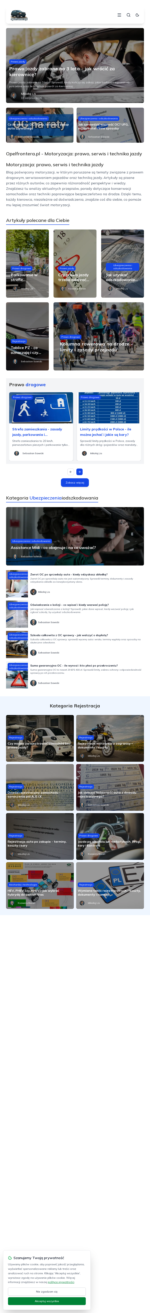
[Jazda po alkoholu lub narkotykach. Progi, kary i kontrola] (110, 836)
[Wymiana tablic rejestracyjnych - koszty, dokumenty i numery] (110, 885)
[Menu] (119, 15)
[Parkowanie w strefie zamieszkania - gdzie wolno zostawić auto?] (27, 264)
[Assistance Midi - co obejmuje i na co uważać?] (75, 536)
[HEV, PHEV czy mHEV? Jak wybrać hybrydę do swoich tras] (40, 885)
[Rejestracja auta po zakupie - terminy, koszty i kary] (40, 836)
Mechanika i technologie (23, 884)
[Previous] (70, 472)
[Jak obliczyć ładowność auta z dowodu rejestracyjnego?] (110, 787)
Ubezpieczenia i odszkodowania (28, 118)
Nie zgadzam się (47, 1291)
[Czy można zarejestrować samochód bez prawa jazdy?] (40, 738)
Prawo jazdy (18, 61)
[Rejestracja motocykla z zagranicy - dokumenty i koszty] (110, 738)
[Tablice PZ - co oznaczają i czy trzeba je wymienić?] (27, 336)
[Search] (128, 15)
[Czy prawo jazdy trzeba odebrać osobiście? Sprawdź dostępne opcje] (75, 264)
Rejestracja (18, 341)
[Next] (79, 472)
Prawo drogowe (21, 268)
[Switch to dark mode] (137, 14)
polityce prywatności (61, 1282)
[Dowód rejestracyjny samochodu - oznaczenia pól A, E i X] (40, 787)
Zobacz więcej (75, 482)
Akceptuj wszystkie (47, 1301)
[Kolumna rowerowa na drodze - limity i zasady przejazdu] (99, 336)
